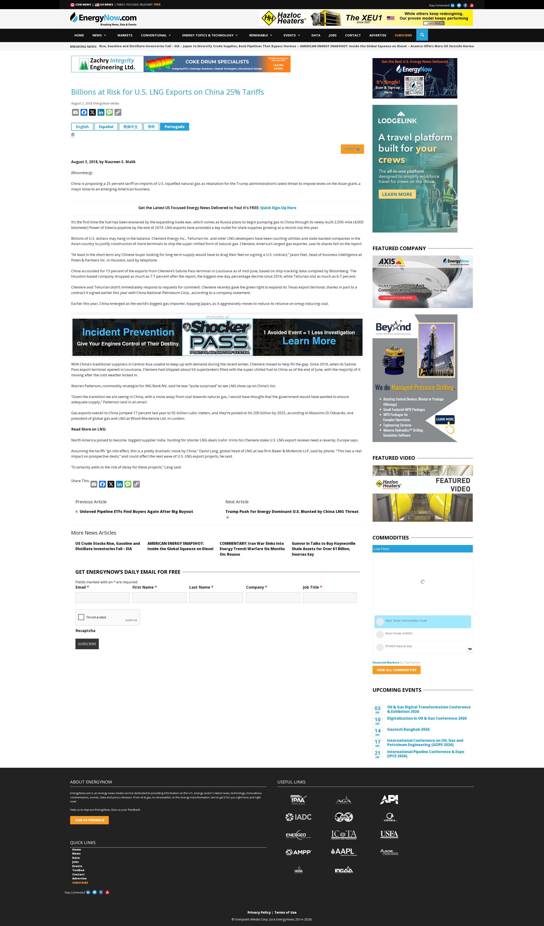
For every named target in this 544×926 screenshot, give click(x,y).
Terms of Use (285, 912)
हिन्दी (151, 126)
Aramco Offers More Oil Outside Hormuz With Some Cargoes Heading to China (462, 46)
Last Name (201, 587)
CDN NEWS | (85, 4)
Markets (125, 35)
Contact (353, 35)
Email (82, 587)
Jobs (333, 35)
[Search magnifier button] (422, 35)
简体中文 (130, 126)
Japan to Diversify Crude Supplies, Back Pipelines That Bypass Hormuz (228, 46)
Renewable (258, 35)
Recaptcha (85, 630)
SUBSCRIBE (403, 35)
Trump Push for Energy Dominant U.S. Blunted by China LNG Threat (292, 511)
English (82, 126)
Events (290, 35)
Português (174, 126)
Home (79, 35)
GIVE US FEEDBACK (89, 820)
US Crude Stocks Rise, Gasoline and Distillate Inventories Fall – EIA (114, 46)
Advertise (377, 35)
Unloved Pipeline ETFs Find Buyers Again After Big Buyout (136, 511)
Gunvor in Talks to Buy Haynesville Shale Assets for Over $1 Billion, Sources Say (324, 549)
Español (106, 126)
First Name (144, 587)
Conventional (154, 35)
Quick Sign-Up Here (278, 207)
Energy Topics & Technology (208, 35)
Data (316, 35)
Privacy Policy (259, 912)
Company (256, 587)
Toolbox (78, 870)
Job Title (312, 587)
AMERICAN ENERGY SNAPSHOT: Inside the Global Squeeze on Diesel (342, 46)
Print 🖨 (352, 149)
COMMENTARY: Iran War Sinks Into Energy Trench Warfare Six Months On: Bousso (252, 549)
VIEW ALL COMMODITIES (396, 670)
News (97, 35)
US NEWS (106, 4)
